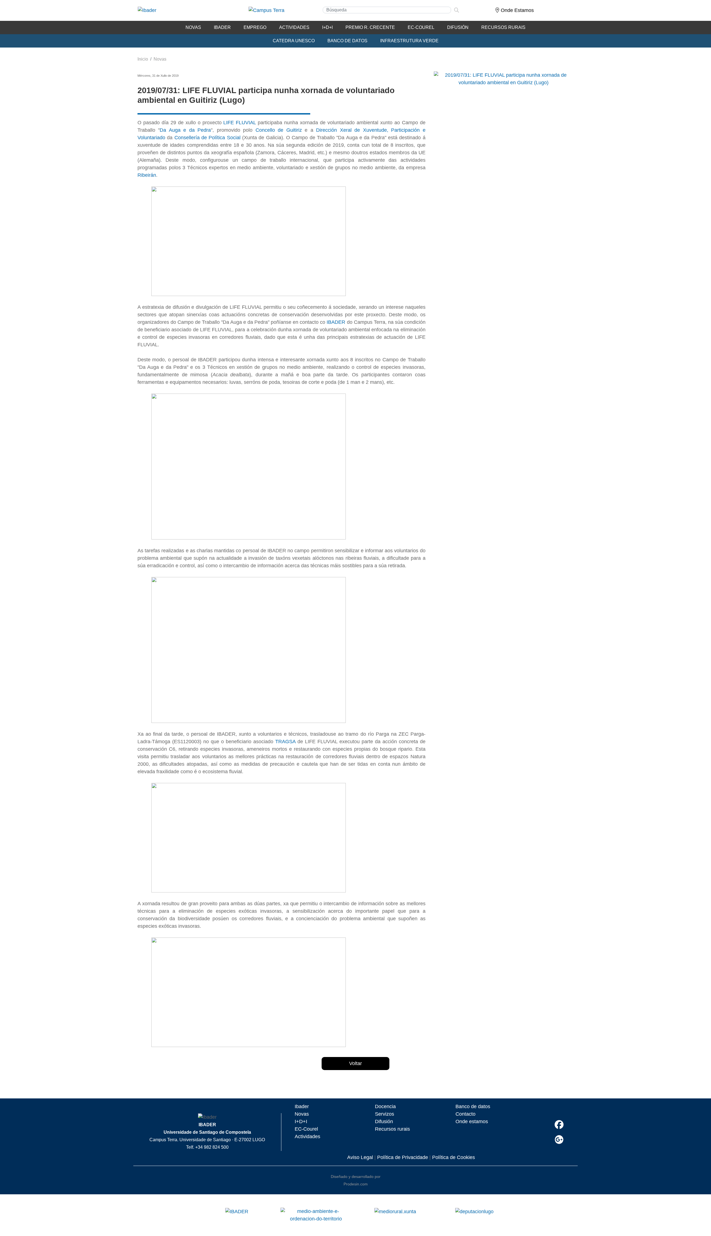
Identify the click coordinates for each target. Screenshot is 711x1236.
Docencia (385, 1106)
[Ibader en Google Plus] (559, 1139)
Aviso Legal (360, 1157)
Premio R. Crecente (370, 27)
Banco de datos (472, 1106)
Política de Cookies (453, 1157)
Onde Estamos (516, 10)
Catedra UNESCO (294, 40)
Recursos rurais (392, 1129)
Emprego (255, 27)
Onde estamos (471, 1121)
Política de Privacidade (402, 1157)
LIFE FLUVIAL (239, 122)
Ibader (302, 1106)
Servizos (384, 1114)
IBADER (222, 27)
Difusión (458, 27)
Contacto (465, 1114)
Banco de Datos (347, 40)
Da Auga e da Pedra (185, 130)
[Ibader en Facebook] (559, 1124)
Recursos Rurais (503, 27)
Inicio (142, 59)
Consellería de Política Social (207, 137)
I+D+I (301, 1121)
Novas (193, 27)
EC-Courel (421, 27)
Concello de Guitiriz (279, 130)
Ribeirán (146, 175)
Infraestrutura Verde (409, 40)
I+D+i (327, 27)
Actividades (294, 27)
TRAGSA (285, 741)
